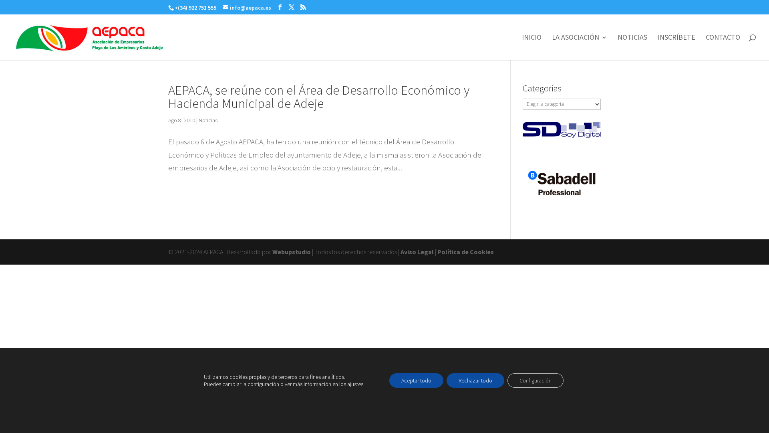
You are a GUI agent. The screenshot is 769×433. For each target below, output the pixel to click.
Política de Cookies (465, 252)
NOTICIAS (632, 38)
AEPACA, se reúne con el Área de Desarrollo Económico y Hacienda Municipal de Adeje (318, 96)
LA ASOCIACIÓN (575, 38)
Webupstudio (291, 252)
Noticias (208, 120)
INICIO (532, 38)
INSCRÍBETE (676, 38)
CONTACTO (723, 38)
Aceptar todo (416, 380)
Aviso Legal (417, 252)
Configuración (535, 380)
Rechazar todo (475, 380)
